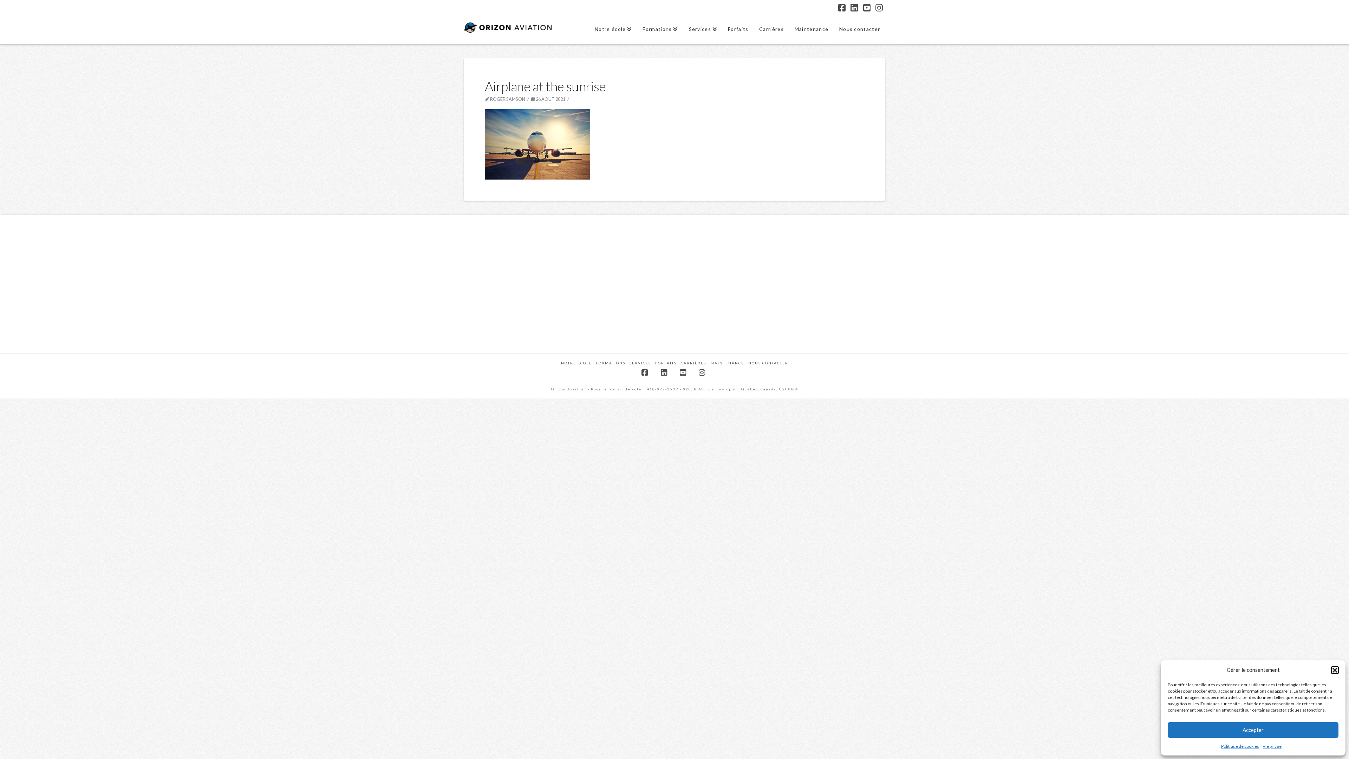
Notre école (576, 363)
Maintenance (727, 363)
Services (640, 363)
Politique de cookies (1240, 746)
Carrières (693, 363)
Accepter (1253, 730)
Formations (610, 363)
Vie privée (1272, 746)
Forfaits (666, 363)
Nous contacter (768, 363)
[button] (1334, 670)
